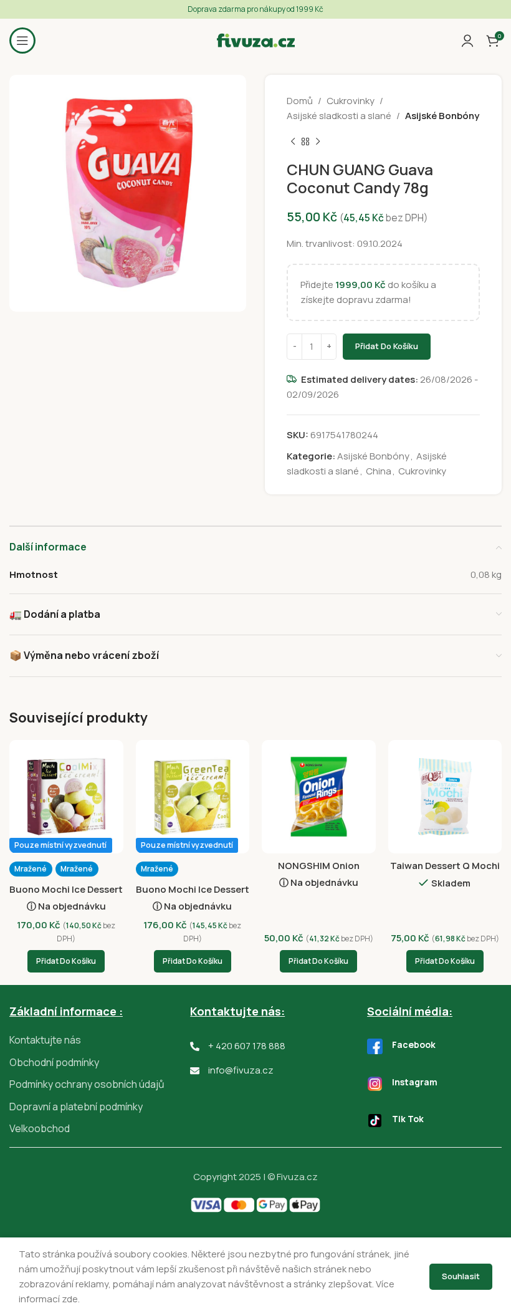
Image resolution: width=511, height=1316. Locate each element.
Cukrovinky (351, 100)
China (378, 471)
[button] (66, 961)
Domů (300, 100)
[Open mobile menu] (22, 40)
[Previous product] (293, 142)
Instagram (414, 1082)
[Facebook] (375, 1046)
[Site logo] (256, 39)
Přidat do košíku (386, 346)
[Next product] (318, 142)
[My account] (467, 40)
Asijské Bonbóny (442, 115)
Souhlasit (461, 1276)
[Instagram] (375, 1084)
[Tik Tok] (375, 1120)
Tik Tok (408, 1119)
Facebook (414, 1044)
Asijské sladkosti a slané (339, 115)
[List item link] (99, 1040)
